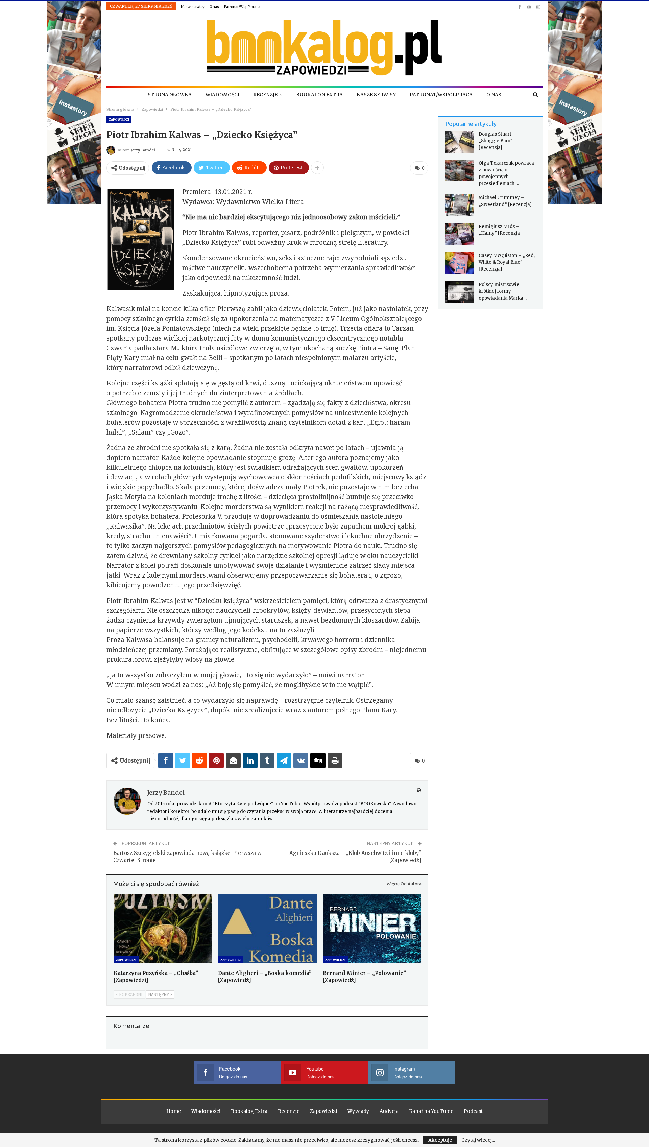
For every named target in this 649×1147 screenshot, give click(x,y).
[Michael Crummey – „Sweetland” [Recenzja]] (459, 205)
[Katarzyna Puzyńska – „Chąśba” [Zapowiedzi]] (163, 928)
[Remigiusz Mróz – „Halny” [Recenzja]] (459, 234)
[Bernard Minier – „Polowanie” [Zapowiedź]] (372, 928)
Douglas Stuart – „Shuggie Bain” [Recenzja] (497, 140)
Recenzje (265, 95)
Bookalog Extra (319, 95)
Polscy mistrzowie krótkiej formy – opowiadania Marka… (503, 291)
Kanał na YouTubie (431, 1111)
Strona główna (170, 95)
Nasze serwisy (193, 7)
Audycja (389, 1111)
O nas (214, 7)
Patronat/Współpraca (242, 7)
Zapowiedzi (119, 119)
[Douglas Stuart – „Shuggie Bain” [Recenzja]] (459, 142)
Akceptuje (440, 1140)
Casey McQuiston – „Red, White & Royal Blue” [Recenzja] (507, 262)
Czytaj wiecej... (478, 1140)
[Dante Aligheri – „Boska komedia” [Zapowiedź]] (267, 928)
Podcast (473, 1111)
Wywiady (358, 1111)
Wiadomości (222, 95)
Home (173, 1111)
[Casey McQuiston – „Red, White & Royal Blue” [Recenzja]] (459, 263)
